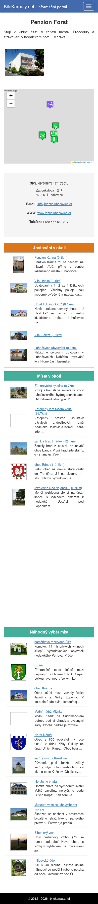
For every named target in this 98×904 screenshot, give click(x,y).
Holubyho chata (46, 781)
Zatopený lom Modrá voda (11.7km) (53, 411)
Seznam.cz (88, 162)
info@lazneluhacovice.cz (54, 204)
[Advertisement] (49, 573)
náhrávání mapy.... (48, 126)
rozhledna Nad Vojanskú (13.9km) (58, 488)
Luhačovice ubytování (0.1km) (55, 347)
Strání (38, 665)
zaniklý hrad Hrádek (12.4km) (55, 441)
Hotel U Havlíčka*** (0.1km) (54, 304)
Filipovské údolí (45, 860)
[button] (54, 140)
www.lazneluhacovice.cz (54, 213)
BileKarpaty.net (35, 6)
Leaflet (77, 162)
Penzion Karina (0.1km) (50, 257)
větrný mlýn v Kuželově (50, 758)
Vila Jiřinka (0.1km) (47, 281)
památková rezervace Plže (52, 642)
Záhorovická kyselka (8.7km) (55, 385)
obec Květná (43, 688)
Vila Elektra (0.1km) (48, 335)
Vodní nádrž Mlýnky (48, 711)
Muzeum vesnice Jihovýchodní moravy (55, 806)
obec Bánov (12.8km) (49, 464)
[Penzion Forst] (24, 62)
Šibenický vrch (44, 832)
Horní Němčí (43, 735)
